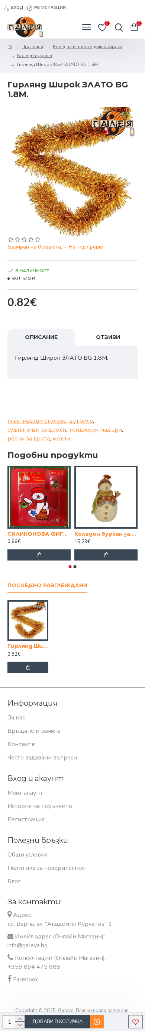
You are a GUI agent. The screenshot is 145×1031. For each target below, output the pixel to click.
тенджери (84, 430)
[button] (70, 566)
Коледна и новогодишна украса (87, 47)
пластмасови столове (37, 421)
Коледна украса (34, 56)
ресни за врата (28, 439)
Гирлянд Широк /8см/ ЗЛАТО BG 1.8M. (27, 646)
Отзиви (108, 337)
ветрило (81, 421)
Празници (32, 47)
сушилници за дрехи (36, 430)
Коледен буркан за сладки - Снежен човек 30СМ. (70, 534)
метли (61, 439)
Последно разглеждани (47, 585)
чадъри (111, 430)
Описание (41, 337)
